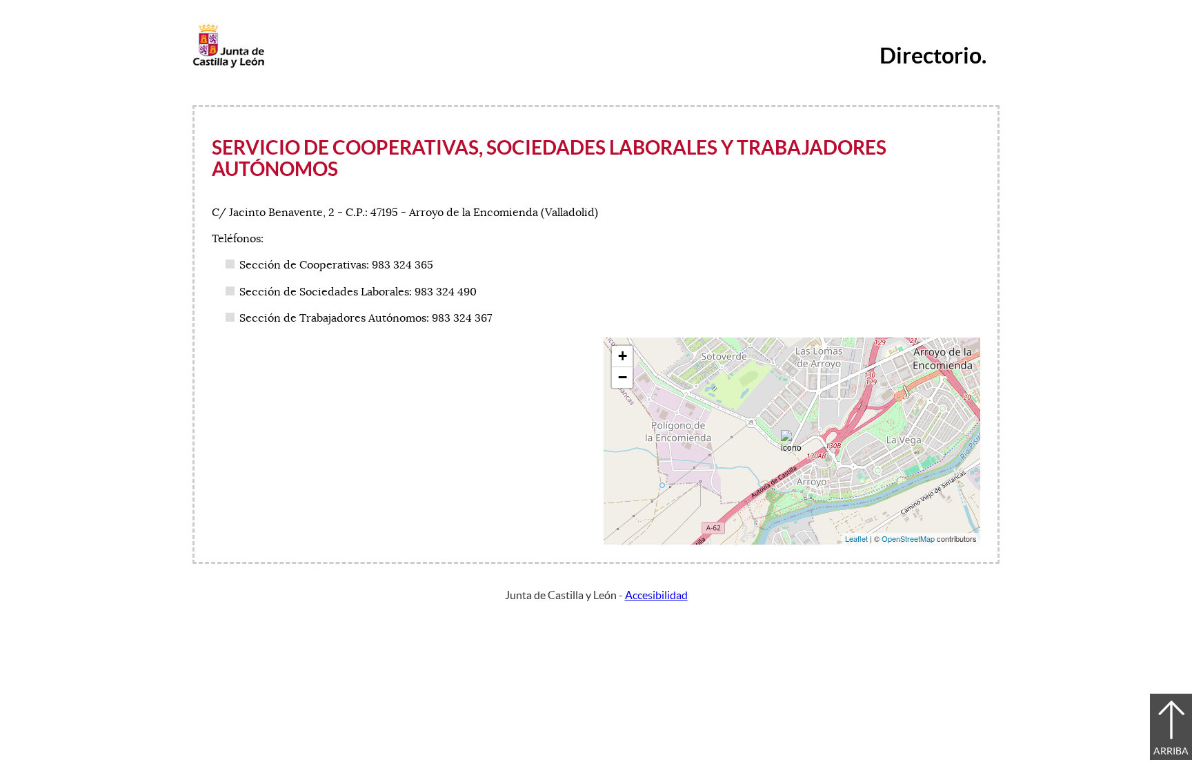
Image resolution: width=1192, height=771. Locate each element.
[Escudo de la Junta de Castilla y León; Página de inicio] (228, 65)
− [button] (622, 377)
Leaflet (856, 538)
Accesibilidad (656, 595)
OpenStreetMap (908, 538)
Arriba (1171, 751)
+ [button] (622, 355)
